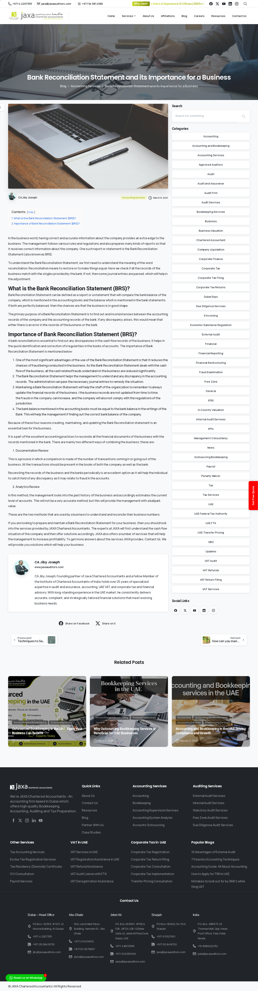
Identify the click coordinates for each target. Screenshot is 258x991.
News (210, 447)
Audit (210, 174)
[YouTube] (224, 3)
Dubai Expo (211, 296)
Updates (210, 551)
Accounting (210, 136)
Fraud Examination (211, 372)
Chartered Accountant (210, 240)
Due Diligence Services (211, 306)
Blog (63, 86)
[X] (217, 3)
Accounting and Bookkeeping (210, 146)
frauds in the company (36, 398)
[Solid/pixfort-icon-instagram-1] (27, 820)
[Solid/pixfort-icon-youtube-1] (40, 820)
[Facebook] (211, 3)
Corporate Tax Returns (211, 287)
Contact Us (153, 539)
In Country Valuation (211, 410)
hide (30, 212)
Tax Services (211, 495)
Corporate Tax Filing (211, 278)
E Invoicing (211, 315)
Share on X (109, 623)
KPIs (211, 429)
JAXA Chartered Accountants (69, 528)
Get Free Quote (253, 495)
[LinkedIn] (230, 3)
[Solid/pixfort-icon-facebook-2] (13, 820)
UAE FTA (210, 523)
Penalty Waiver (210, 476)
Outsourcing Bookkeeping (210, 457)
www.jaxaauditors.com (49, 567)
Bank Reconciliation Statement (64, 314)
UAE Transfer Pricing (211, 532)
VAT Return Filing (211, 579)
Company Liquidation (210, 249)
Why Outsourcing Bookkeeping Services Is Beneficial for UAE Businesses (125, 731)
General (211, 391)
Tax (211, 485)
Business (211, 221)
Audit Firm (210, 193)
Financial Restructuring (211, 362)
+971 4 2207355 (22, 3)
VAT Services (210, 589)
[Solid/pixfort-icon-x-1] (20, 820)
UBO (211, 542)
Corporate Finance (211, 259)
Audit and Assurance (211, 183)
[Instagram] (236, 3)
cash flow (110, 341)
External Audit (211, 334)
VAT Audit (211, 561)
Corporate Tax (211, 268)
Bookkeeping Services (211, 212)
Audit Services (211, 202)
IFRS (211, 400)
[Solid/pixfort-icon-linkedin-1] (33, 820)
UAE (210, 504)
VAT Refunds (211, 570)
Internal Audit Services (211, 419)
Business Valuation (211, 230)
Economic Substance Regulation (210, 325)
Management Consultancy (211, 438)
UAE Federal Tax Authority (210, 513)
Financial (211, 344)
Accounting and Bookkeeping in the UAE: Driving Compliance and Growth (211, 731)
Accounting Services (85, 86)
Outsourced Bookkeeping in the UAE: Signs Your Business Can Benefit (47, 731)
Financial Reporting (211, 353)
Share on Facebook (77, 623)
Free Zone (211, 381)
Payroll (210, 466)
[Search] (243, 116)
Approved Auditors (211, 164)
